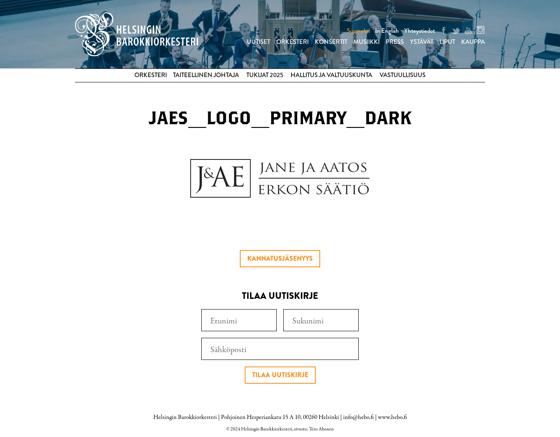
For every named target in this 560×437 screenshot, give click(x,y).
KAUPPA (473, 41)
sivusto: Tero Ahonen (314, 429)
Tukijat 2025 (264, 75)
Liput (447, 41)
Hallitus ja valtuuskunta (331, 75)
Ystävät (421, 41)
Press (395, 41)
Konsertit (331, 41)
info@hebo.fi (358, 417)
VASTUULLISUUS (403, 75)
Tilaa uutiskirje (280, 375)
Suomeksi (358, 30)
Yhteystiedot (419, 30)
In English (387, 30)
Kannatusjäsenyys (280, 258)
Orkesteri (292, 41)
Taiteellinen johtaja (206, 75)
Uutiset (258, 41)
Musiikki (366, 41)
